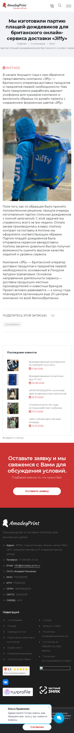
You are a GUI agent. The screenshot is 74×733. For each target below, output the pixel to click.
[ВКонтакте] (53, 315)
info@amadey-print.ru (27, 565)
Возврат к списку (13, 437)
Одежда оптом (17, 631)
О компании (15, 620)
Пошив (12, 625)
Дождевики (12, 324)
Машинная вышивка (20, 653)
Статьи (47, 620)
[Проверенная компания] (18, 690)
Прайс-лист (15, 647)
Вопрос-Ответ (52, 625)
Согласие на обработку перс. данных (52, 646)
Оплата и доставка (19, 659)
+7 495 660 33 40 (28, 559)
